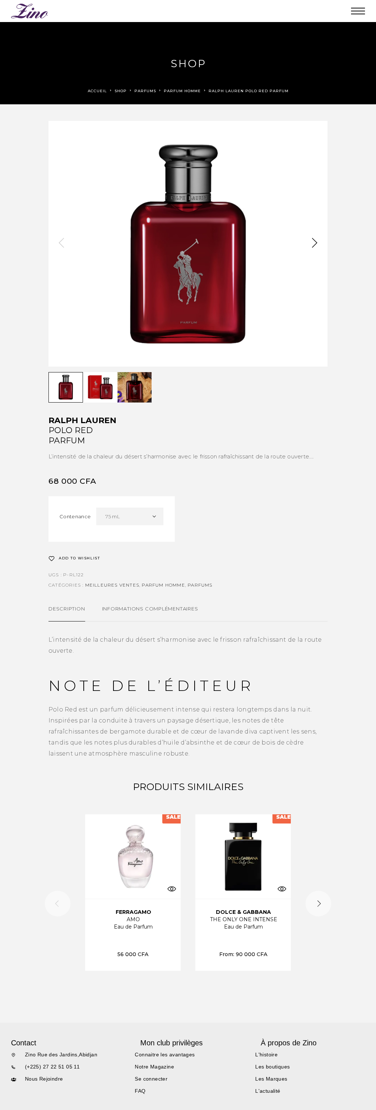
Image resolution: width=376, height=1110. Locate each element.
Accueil (97, 91)
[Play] (65, 387)
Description (66, 609)
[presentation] (61, 243)
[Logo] (29, 11)
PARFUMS (145, 91)
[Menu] (358, 11)
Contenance (75, 516)
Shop (121, 91)
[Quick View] (171, 888)
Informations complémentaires (150, 609)
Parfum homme (182, 91)
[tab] (66, 613)
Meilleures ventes (112, 585)
